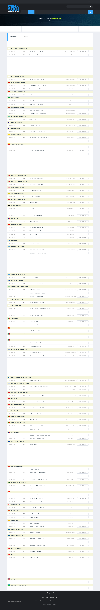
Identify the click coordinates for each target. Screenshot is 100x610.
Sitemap (52, 597)
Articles (66, 12)
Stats (37, 12)
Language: (89, 1)
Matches (14, 28)
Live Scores (57, 12)
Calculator (81, 12)
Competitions (46, 12)
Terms (43, 597)
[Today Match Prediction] (13, 8)
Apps (73, 12)
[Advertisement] (50, 66)
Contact (56, 597)
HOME (31, 12)
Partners (47, 597)
